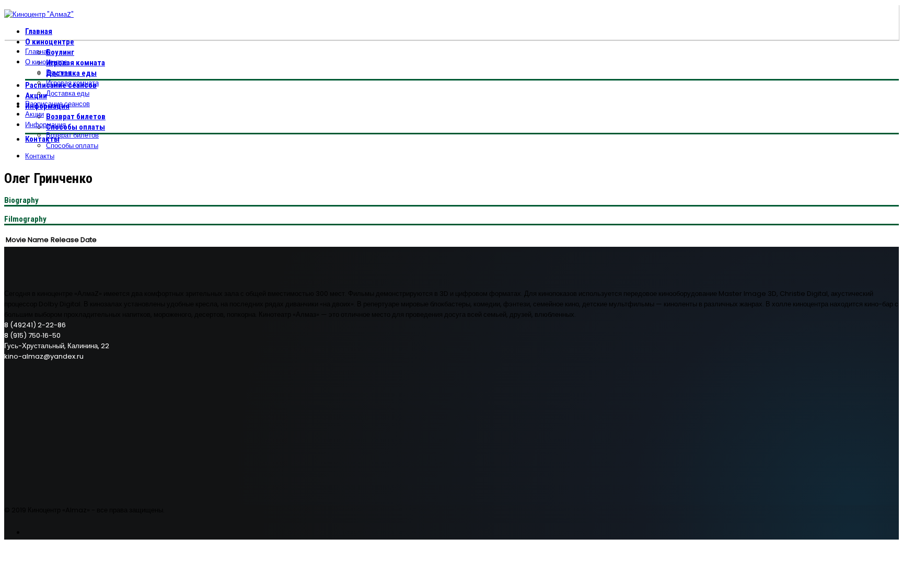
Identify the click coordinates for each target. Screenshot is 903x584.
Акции (36, 95)
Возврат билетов (76, 116)
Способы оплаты (75, 127)
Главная (38, 31)
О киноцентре (49, 42)
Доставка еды (67, 93)
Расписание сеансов (57, 104)
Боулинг (60, 52)
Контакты (42, 139)
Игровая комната (75, 62)
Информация (45, 125)
